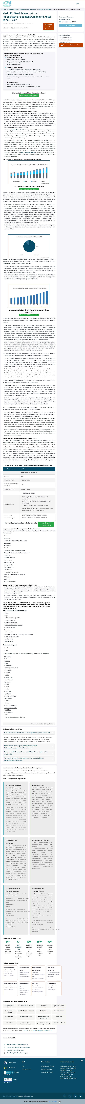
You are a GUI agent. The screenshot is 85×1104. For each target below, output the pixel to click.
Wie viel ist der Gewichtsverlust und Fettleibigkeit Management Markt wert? (27, 733)
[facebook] (75, 1096)
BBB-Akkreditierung (18, 947)
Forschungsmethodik (65, 40)
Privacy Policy (53, 1101)
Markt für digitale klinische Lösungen (17, 1053)
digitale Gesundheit (17, 130)
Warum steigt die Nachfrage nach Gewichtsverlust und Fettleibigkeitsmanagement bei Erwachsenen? (20, 747)
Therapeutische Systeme (44, 9)
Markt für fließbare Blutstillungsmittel (17, 1044)
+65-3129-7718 (68, 1076)
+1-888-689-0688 (70, 1072)
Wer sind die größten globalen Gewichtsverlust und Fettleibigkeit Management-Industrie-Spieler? (23, 759)
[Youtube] (80, 1096)
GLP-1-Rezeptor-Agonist (28, 152)
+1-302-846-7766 (68, 1074)
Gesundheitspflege (13, 9)
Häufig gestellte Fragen (66, 37)
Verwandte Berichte (65, 42)
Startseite (3, 9)
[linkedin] (64, 1096)
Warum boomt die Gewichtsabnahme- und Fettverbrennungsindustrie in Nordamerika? (26, 753)
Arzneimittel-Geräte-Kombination (28, 9)
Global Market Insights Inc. (10, 1096)
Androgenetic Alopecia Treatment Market (18, 1047)
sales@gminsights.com (70, 1078)
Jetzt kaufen (72, 25)
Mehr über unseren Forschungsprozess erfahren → (37, 1030)
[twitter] (70, 1096)
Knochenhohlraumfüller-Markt (15, 1050)
